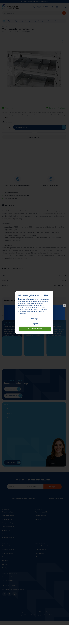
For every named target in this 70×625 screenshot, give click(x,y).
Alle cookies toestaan (35, 328)
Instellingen (34, 319)
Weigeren (35, 324)
